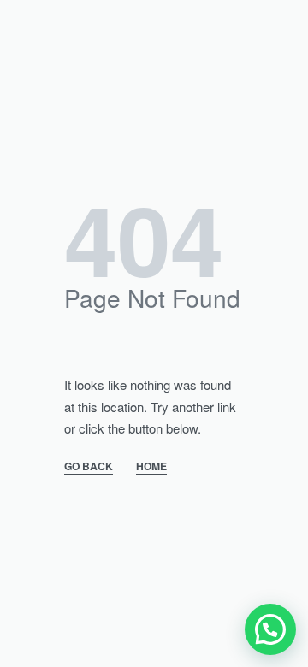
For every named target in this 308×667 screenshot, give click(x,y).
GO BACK (88, 467)
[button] (270, 629)
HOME (151, 467)
